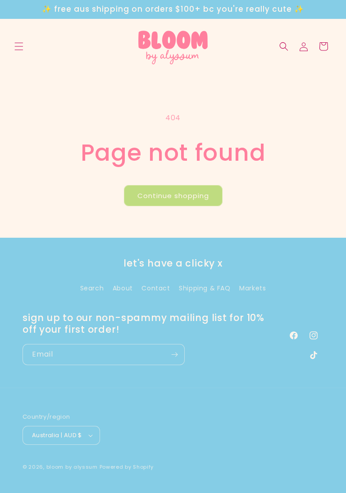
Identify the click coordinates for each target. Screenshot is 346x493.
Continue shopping (173, 195)
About (123, 288)
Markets (252, 288)
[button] (19, 46)
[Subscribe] (174, 354)
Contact (155, 288)
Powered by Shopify (127, 466)
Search (92, 288)
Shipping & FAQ (204, 288)
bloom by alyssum (72, 466)
